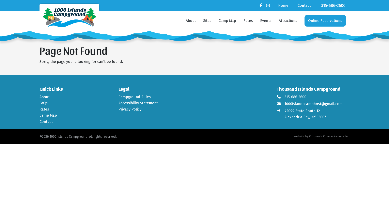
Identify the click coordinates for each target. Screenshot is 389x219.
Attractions (288, 20)
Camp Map (227, 20)
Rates (248, 20)
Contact (304, 5)
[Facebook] (261, 5)
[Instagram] (268, 5)
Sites (207, 20)
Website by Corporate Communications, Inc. (321, 136)
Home (283, 5)
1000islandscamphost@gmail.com (313, 104)
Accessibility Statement (138, 103)
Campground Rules (135, 97)
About (191, 20)
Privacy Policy (130, 109)
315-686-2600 (333, 5)
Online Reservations (325, 20)
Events (265, 20)
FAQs (44, 103)
